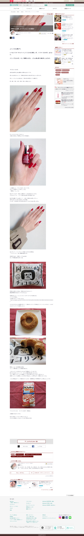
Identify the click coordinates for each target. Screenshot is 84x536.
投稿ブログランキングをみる (67, 43)
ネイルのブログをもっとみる (46, 489)
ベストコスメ (51, 2)
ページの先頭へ (71, 495)
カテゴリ (55, 8)
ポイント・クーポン (14, 506)
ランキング (15, 2)
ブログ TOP (16, 8)
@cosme (14, 502)
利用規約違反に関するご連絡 (31, 518)
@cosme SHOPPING (48, 501)
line (70, 517)
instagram (60, 517)
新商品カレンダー (30, 507)
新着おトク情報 (31, 1)
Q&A (26, 2)
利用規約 (11, 516)
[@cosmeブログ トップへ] (16, 5)
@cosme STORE (48, 503)
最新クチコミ (29, 508)
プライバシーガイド (13, 521)
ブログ (23, 2)
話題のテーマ (68, 8)
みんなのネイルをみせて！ (19, 26)
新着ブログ (42, 8)
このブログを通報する (49, 475)
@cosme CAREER (49, 505)
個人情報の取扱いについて (14, 518)
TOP (11, 2)
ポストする (11, 39)
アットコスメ (13, 11)
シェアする (13, 39)
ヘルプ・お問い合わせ (30, 516)
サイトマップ (45, 516)
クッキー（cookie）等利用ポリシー (16, 519)
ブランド (19, 2)
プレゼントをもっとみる (69, 107)
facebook (67, 517)
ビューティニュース (30, 505)
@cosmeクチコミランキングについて (49, 518)
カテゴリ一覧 (46, 2)
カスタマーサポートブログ (31, 519)
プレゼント (28, 503)
